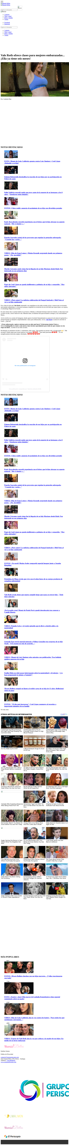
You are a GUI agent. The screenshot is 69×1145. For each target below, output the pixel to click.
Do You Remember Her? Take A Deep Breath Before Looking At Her (11, 769)
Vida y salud (7, 16)
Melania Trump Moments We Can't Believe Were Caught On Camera (55, 897)
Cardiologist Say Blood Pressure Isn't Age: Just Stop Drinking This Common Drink (11, 731)
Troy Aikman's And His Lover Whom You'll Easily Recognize (10, 860)
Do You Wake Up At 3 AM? (9, 748)
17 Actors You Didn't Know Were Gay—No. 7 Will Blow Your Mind (56, 877)
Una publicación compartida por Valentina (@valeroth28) (25, 389)
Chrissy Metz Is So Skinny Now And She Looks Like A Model (33, 823)
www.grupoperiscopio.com (8, 1062)
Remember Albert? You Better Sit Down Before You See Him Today (11, 823)
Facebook (7, 22)
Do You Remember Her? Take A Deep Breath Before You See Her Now (56, 769)
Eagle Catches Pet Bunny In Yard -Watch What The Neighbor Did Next (12, 842)
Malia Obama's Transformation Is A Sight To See (57, 823)
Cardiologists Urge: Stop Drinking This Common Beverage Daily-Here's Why (56, 731)
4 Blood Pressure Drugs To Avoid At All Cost (34, 749)
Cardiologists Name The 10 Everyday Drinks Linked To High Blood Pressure (33, 731)
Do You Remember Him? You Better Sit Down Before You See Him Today (34, 842)
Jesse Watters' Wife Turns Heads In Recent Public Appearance (11, 896)
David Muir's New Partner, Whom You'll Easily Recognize (34, 860)
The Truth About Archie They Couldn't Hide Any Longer (55, 860)
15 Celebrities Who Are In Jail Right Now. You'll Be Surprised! (57, 787)
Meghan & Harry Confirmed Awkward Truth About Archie (55, 804)
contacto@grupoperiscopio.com (10, 1057)
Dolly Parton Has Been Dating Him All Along (10, 877)
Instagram (7, 24)
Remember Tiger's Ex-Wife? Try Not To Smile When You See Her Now (34, 805)
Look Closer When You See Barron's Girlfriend (54, 841)
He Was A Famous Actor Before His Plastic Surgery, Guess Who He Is (34, 769)
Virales (6, 19)
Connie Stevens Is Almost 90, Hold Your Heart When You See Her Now (34, 897)
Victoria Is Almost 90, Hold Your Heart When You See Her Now (11, 787)
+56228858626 (10, 1060)
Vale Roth (49, 319)
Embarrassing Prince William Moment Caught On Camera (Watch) (33, 878)
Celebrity (7, 14)
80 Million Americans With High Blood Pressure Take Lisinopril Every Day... (56, 750)
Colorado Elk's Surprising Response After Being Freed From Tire (12, 804)
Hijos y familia (8, 18)
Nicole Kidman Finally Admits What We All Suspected (33, 787)
